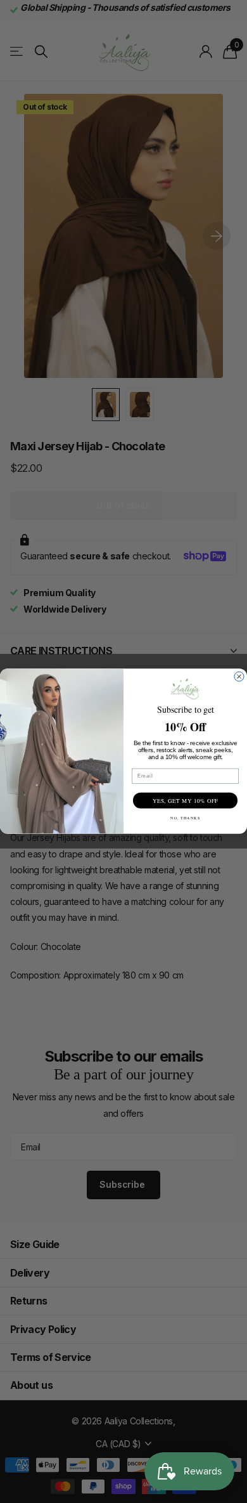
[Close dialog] (239, 677)
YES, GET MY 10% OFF (185, 801)
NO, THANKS (185, 818)
